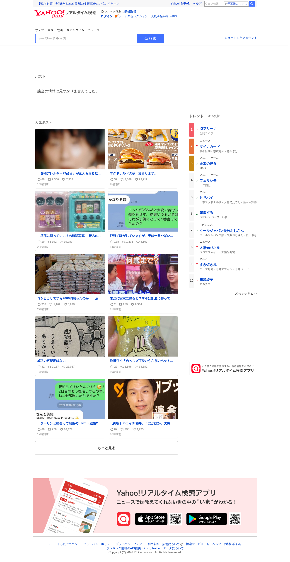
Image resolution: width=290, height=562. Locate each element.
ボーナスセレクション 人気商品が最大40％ (148, 16)
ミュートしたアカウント (241, 37)
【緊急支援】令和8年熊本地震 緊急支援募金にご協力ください (78, 3)
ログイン (107, 16)
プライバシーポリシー (98, 544)
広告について (171, 544)
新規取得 (130, 11)
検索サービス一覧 (198, 544)
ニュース (94, 30)
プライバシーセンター (130, 544)
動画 (60, 30)
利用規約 (154, 544)
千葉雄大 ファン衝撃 (238, 3)
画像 (50, 30)
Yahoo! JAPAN (180, 3)
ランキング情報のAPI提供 (123, 548)
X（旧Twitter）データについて (164, 548)
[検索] (252, 4)
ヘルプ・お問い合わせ (227, 544)
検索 (152, 38)
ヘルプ (197, 3)
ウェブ (39, 30)
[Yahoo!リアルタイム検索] (66, 11)
